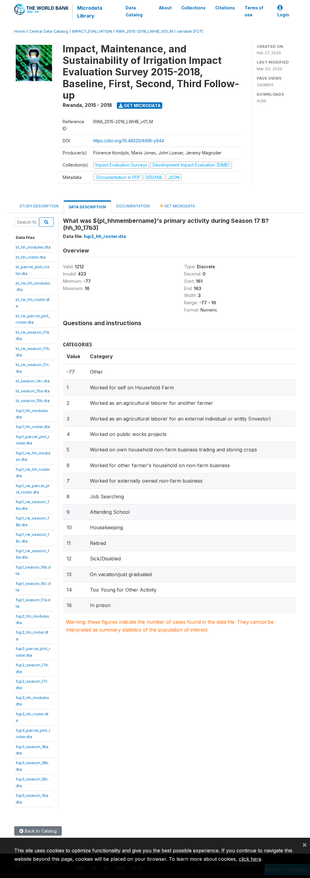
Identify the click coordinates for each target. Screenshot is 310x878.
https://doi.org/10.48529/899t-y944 (128, 140)
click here (250, 859)
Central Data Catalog (48, 31)
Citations (225, 7)
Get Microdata (142, 105)
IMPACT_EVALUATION (92, 31)
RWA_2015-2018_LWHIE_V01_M (144, 31)
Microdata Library (89, 12)
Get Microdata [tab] (179, 206)
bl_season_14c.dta (33, 380)
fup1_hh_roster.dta (33, 426)
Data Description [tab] (87, 207)
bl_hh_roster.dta (30, 257)
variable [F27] (190, 31)
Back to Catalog (40, 830)
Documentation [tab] (133, 206)
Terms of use (254, 11)
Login (283, 14)
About (165, 7)
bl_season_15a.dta (33, 390)
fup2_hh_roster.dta (105, 236)
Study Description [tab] (38, 206)
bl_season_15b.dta (33, 400)
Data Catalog (134, 11)
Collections (193, 7)
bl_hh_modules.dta (33, 247)
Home (19, 31)
